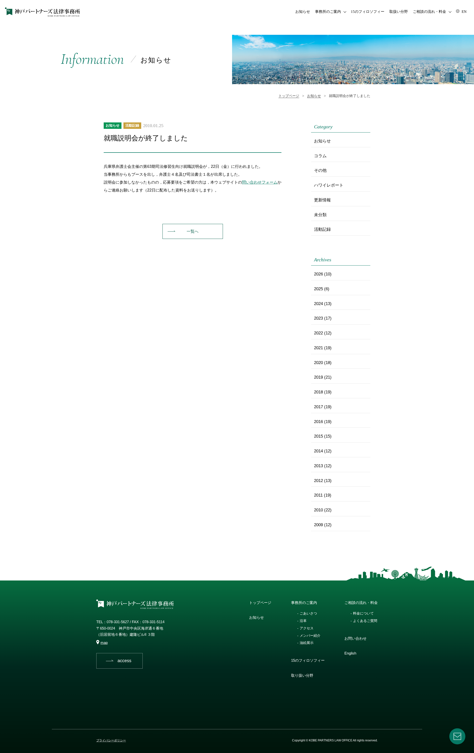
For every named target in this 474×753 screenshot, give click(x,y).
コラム (320, 156)
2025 (318, 289)
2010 (318, 510)
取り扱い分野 (302, 675)
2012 (318, 480)
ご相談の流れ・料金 (429, 12)
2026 (318, 274)
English (350, 653)
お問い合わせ (355, 638)
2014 (318, 451)
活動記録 (132, 125)
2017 (318, 407)
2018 (318, 392)
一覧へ (192, 231)
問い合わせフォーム (259, 182)
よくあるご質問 (365, 621)
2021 (318, 348)
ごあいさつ (308, 613)
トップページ (260, 602)
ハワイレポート (328, 185)
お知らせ (302, 12)
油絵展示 (307, 643)
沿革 (303, 621)
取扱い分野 (398, 12)
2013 (318, 465)
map (104, 642)
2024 (318, 303)
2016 (318, 421)
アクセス (307, 628)
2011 (318, 495)
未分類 (320, 214)
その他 (320, 170)
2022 (318, 333)
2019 (318, 377)
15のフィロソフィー (367, 12)
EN (464, 12)
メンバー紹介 (310, 635)
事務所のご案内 (328, 12)
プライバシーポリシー (111, 740)
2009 (318, 524)
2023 (318, 318)
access (124, 660)
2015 (318, 436)
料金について (363, 613)
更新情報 (322, 200)
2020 (318, 362)
